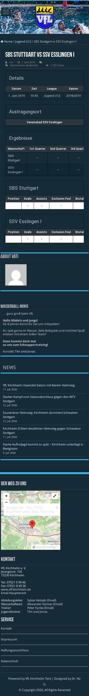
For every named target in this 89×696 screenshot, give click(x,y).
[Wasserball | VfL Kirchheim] (44, 16)
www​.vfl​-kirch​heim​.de (16, 589)
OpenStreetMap (46, 547)
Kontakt (6, 628)
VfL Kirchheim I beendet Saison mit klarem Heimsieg (39, 385)
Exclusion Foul (61, 198)
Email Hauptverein (13, 593)
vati (11, 62)
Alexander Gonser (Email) (45, 604)
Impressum (9, 639)
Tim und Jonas (25, 351)
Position (13, 198)
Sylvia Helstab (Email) (41, 600)
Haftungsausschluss (15, 650)
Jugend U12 (23, 41)
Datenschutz (9, 661)
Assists (41, 198)
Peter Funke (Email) (40, 608)
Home (8, 41)
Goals (28, 198)
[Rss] (44, 684)
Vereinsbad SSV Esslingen (44, 122)
